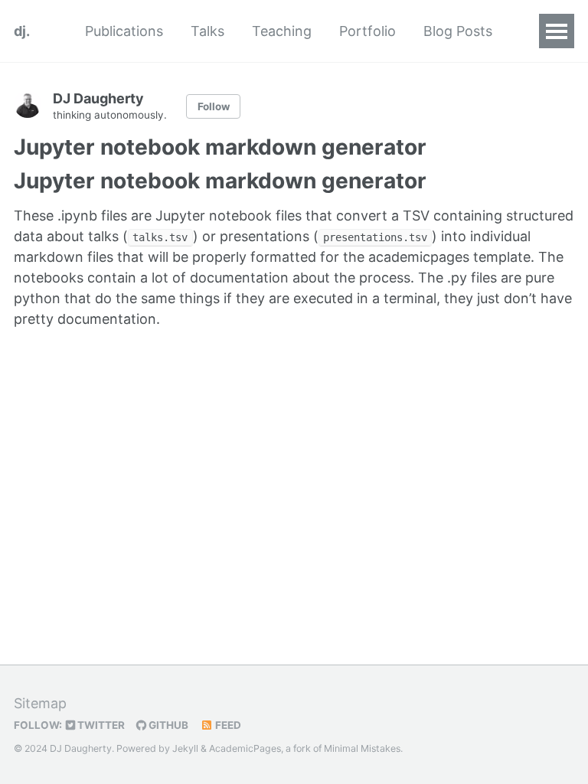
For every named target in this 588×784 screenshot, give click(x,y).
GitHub (167, 725)
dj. (22, 31)
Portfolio (367, 31)
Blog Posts (457, 31)
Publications (124, 31)
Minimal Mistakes (362, 748)
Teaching (282, 31)
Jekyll (185, 748)
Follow (214, 106)
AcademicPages (245, 748)
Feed (227, 725)
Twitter (100, 725)
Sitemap (40, 703)
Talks (207, 31)
